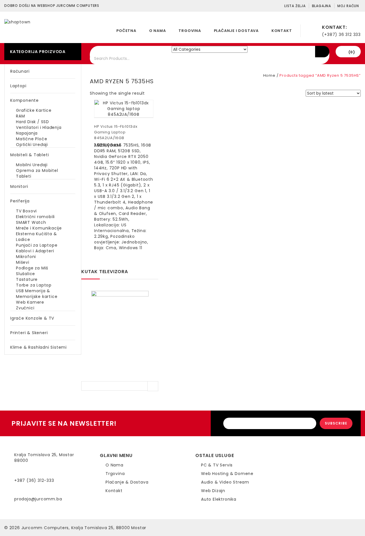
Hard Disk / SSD (32, 122)
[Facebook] (292, 457)
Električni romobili (35, 217)
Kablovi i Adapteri (35, 251)
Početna (126, 30)
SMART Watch (31, 222)
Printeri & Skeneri (29, 333)
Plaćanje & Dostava (127, 482)
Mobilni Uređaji (32, 165)
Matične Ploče (31, 139)
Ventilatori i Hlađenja (39, 127)
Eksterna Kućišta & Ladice (36, 236)
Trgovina (190, 30)
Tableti (23, 176)
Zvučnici (25, 308)
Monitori (19, 186)
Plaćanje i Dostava (236, 30)
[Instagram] (292, 463)
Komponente (24, 100)
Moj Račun (348, 5)
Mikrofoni (26, 256)
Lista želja (295, 5)
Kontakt (281, 30)
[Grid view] (148, 94)
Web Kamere (30, 302)
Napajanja (27, 133)
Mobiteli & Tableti (29, 155)
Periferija (20, 201)
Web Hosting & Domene (227, 473)
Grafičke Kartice (34, 110)
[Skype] (292, 469)
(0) (351, 52)
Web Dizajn (213, 491)
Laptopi (18, 86)
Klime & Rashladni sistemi (38, 347)
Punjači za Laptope (36, 245)
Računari (19, 71)
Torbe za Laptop (34, 285)
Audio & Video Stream (225, 482)
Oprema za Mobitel (37, 170)
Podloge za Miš (32, 268)
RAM (20, 116)
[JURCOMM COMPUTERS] (17, 22)
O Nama (157, 30)
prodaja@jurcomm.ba (38, 499)
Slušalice (25, 274)
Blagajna (321, 5)
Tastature (27, 279)
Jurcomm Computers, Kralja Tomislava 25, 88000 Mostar (84, 528)
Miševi (22, 262)
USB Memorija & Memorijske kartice (36, 293)
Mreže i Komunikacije (39, 228)
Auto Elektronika (218, 499)
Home (269, 75)
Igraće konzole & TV (32, 318)
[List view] (157, 94)
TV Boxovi (26, 211)
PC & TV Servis (217, 465)
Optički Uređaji (32, 144)
